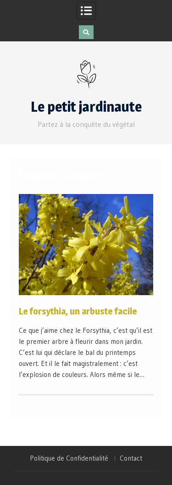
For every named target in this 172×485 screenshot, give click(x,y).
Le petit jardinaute (86, 106)
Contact (131, 458)
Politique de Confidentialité (69, 458)
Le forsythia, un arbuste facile (78, 311)
